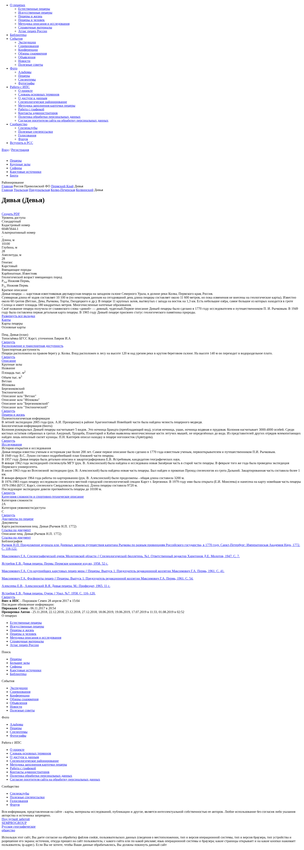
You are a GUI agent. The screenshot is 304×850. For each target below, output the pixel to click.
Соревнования (28, 46)
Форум (23, 139)
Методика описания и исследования (43, 23)
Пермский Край (62, 186)
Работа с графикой (31, 109)
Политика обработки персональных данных (49, 116)
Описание (9, 360)
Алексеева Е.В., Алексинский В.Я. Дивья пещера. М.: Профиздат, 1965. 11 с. (56, 586)
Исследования (12, 444)
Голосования (27, 135)
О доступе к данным (32, 98)
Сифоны (16, 168)
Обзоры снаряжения (32, 53)
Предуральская (39, 190)
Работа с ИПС (20, 87)
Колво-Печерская (63, 190)
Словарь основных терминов (38, 94)
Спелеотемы (27, 79)
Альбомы (24, 72)
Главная (7, 186)
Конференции (28, 49)
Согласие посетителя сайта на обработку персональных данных (63, 120)
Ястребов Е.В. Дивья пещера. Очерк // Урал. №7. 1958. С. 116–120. (49, 593)
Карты (6, 320)
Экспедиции (27, 42)
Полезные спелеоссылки (35, 131)
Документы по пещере (18, 519)
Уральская (21, 190)
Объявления (26, 57)
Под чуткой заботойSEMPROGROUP (16, 821)
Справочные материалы (35, 27)
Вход (5, 150)
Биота (14, 175)
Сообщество (18, 124)
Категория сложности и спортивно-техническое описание (43, 496)
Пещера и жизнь (13, 414)
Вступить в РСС (21, 143)
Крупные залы (20, 164)
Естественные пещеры (34, 9)
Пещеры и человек (31, 20)
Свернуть (8, 342)
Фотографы (26, 83)
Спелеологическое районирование (42, 102)
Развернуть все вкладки (18, 316)
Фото (13, 68)
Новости (24, 61)
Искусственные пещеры (35, 12)
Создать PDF (11, 214)
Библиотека (18, 35)
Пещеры (24, 76)
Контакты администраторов (38, 113)
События (16, 38)
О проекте (25, 90)
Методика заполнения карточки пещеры (46, 105)
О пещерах (17, 5)
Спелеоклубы (27, 128)
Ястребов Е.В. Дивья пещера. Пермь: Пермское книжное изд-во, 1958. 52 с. (55, 563)
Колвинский (84, 190)
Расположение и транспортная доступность (32, 346)
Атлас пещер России (32, 31)
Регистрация (20, 150)
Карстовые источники (25, 171)
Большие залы (20, 663)
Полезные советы (30, 64)
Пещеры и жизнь (30, 16)
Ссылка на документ (16, 530)
